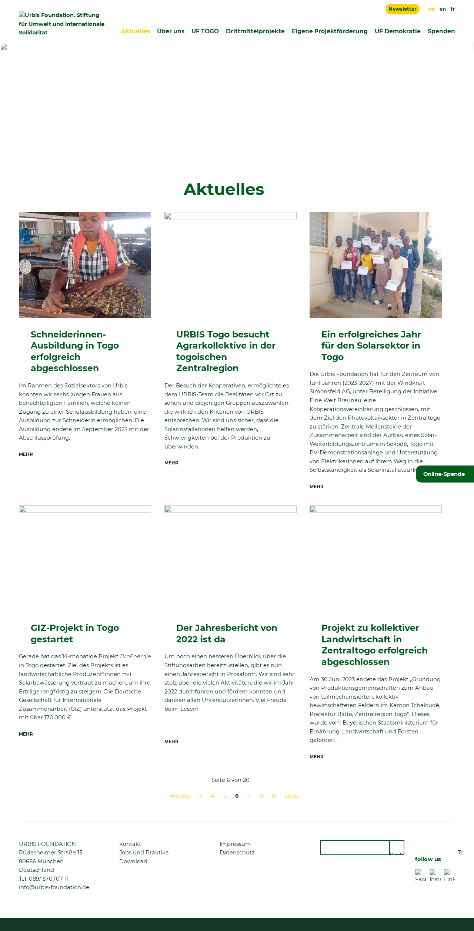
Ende (291, 796)
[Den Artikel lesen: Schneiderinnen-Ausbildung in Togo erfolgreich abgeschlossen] (85, 265)
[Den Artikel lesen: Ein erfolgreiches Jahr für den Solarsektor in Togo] (376, 265)
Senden (397, 853)
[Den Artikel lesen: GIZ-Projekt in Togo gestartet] (85, 558)
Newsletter (402, 9)
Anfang (180, 796)
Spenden (441, 31)
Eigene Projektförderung (330, 31)
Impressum (235, 844)
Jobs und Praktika (144, 852)
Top (460, 852)
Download (133, 861)
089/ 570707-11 (49, 878)
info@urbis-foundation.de (54, 887)
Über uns (170, 31)
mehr (26, 454)
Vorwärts (432, 795)
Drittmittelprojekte (255, 31)
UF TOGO (205, 31)
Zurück (28, 795)
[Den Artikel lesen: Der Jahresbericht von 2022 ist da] (230, 558)
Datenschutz (237, 852)
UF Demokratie (398, 31)
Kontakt (130, 844)
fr (453, 9)
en (443, 9)
